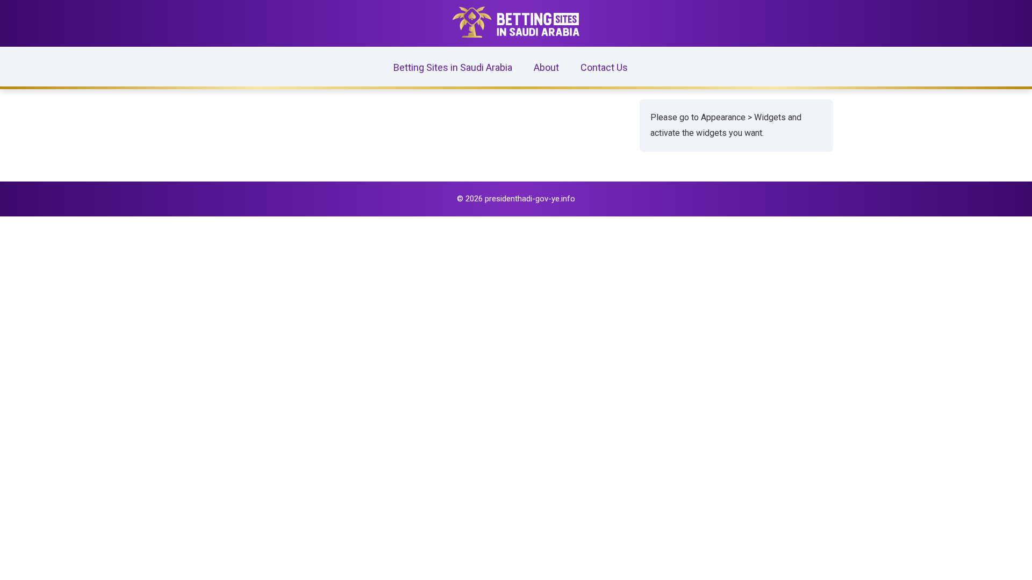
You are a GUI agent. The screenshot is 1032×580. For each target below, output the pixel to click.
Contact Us (604, 67)
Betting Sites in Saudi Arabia (452, 67)
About (546, 67)
